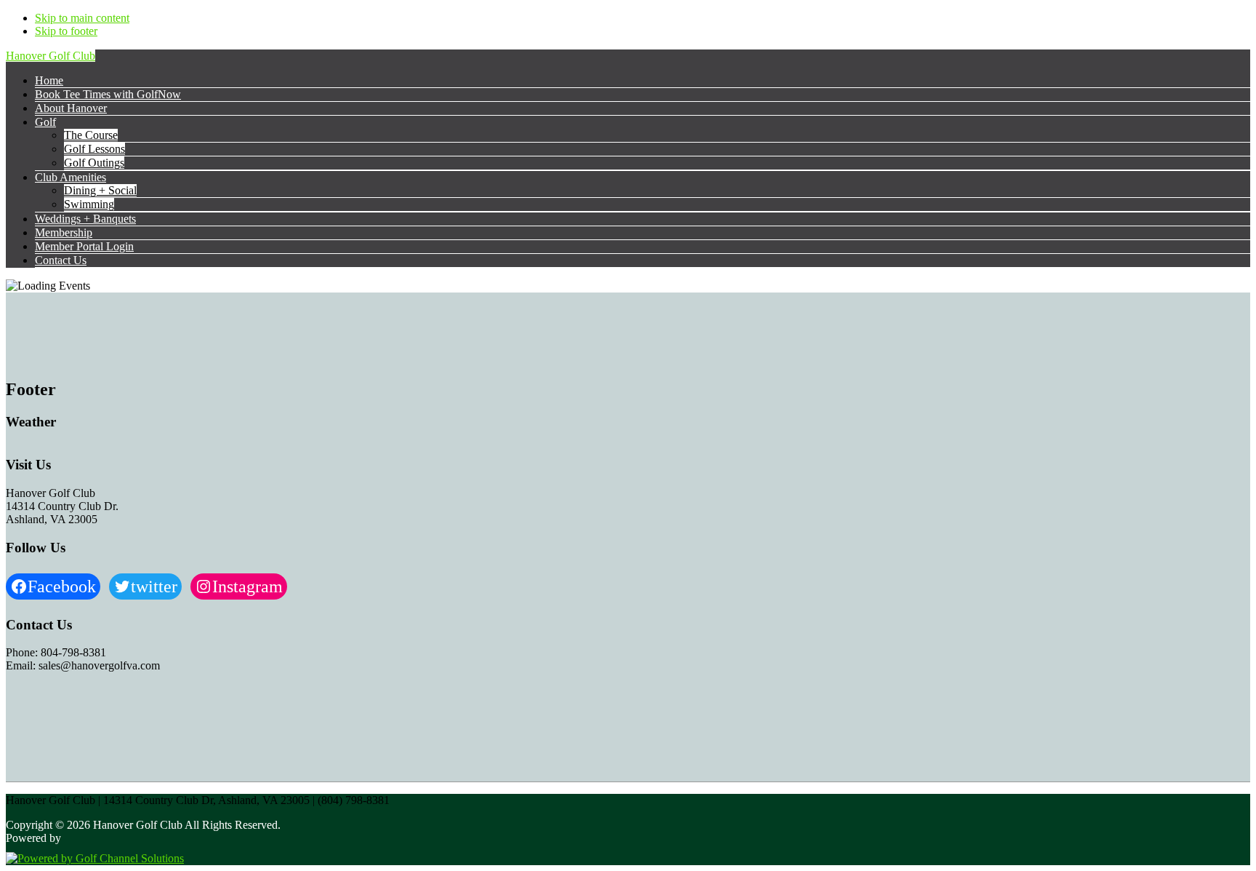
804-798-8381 (73, 652)
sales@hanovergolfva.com (99, 665)
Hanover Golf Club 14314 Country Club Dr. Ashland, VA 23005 (62, 506)
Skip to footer (66, 31)
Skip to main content (82, 18)
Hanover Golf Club (50, 55)
